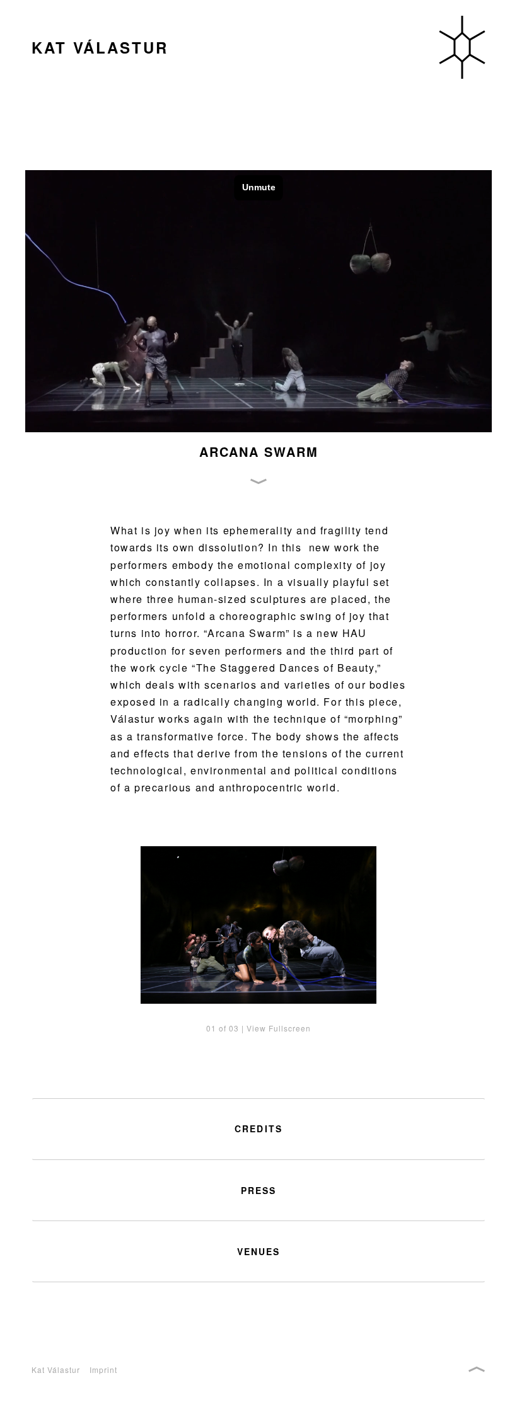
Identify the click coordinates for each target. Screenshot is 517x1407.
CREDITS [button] (258, 1129)
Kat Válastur (56, 1369)
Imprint (103, 1369)
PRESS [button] (259, 1190)
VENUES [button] (259, 1251)
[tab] (258, 1129)
